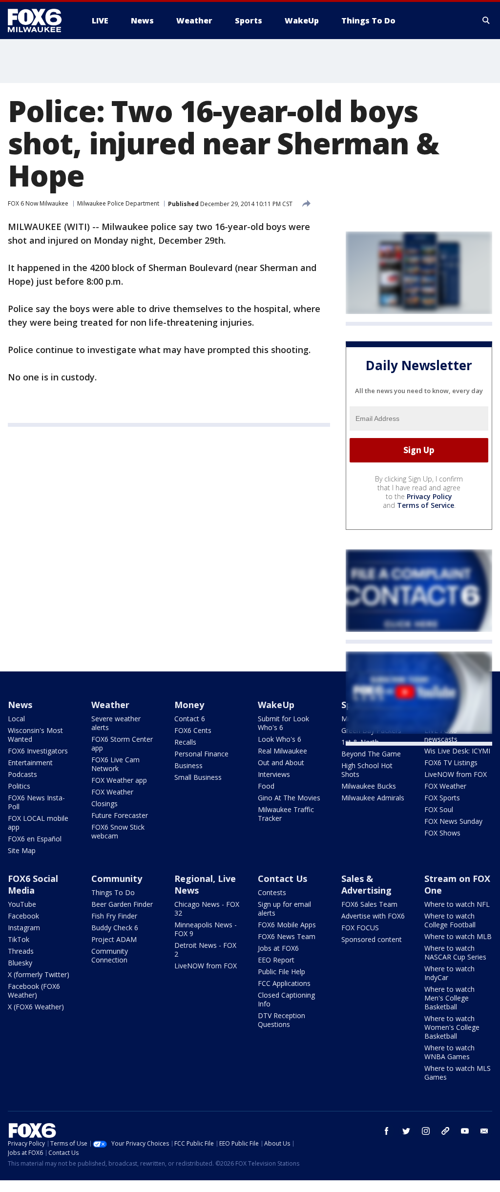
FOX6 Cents (192, 730)
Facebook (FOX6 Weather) (34, 991)
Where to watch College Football (450, 920)
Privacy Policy (429, 496)
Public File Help (281, 971)
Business (188, 765)
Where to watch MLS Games (457, 1073)
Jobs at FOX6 (278, 948)
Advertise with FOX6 (373, 915)
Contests (272, 892)
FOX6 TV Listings (451, 762)
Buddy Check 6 (114, 927)
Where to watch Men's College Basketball (449, 997)
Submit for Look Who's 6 (283, 723)
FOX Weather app (119, 780)
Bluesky (20, 962)
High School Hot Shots (367, 770)
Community (116, 878)
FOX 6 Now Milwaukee (38, 203)
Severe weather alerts (116, 723)
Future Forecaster (119, 815)
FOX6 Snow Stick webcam (118, 831)
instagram (426, 1131)
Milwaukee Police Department (118, 203)
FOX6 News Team (286, 936)
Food (266, 786)
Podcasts (22, 774)
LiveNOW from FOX (455, 774)
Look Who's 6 (279, 739)
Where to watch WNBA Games (449, 1052)
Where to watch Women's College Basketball (451, 1027)
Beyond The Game (371, 753)
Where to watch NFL (457, 904)
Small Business (198, 777)
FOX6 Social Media (33, 884)
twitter (406, 1131)
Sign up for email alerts (284, 908)
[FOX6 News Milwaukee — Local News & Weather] (40, 20)
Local (16, 718)
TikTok (18, 939)
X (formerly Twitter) (38, 974)
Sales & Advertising (366, 884)
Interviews (274, 774)
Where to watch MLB (458, 936)
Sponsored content (371, 939)
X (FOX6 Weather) (36, 1006)
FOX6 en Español (35, 838)
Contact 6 (189, 718)
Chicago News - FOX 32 (206, 908)
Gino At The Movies (289, 797)
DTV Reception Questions (281, 1020)
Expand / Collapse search (486, 20)
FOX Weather (112, 791)
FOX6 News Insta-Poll (36, 802)
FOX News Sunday (453, 821)
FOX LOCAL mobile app (38, 823)
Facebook (23, 915)
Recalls (185, 742)
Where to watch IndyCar (449, 973)
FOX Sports (442, 797)
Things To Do (113, 892)
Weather (110, 705)
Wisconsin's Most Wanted (35, 735)
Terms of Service (425, 505)
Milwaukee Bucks (368, 786)
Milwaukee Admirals (372, 797)
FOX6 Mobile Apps (287, 924)
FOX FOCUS (360, 927)
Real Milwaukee (282, 750)
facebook (387, 1131)
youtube (465, 1131)
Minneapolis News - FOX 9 (205, 929)
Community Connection (109, 955)
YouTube (22, 904)
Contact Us (282, 878)
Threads (21, 951)
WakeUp (276, 705)
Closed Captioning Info (286, 999)
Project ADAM (114, 939)
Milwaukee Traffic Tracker (286, 814)
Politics (19, 786)
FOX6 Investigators (38, 750)
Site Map (22, 850)
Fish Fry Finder (114, 915)
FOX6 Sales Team (369, 904)
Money (189, 705)
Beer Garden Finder (122, 904)
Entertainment (30, 762)
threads (445, 1131)
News (20, 705)
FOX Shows (442, 832)
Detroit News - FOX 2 (205, 950)
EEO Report (276, 959)
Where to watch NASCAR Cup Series (455, 952)
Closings (104, 803)
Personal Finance (201, 753)
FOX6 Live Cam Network (115, 764)
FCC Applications (284, 983)
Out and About (281, 762)
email (484, 1131)
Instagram (24, 927)
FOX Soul (438, 809)
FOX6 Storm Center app (122, 743)
